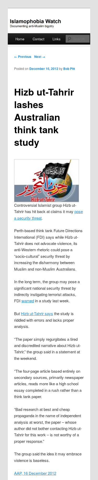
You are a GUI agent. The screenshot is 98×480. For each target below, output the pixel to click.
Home (19, 38)
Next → (39, 56)
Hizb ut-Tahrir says (37, 313)
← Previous (22, 56)
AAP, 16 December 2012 (35, 473)
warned (27, 300)
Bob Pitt (69, 68)
